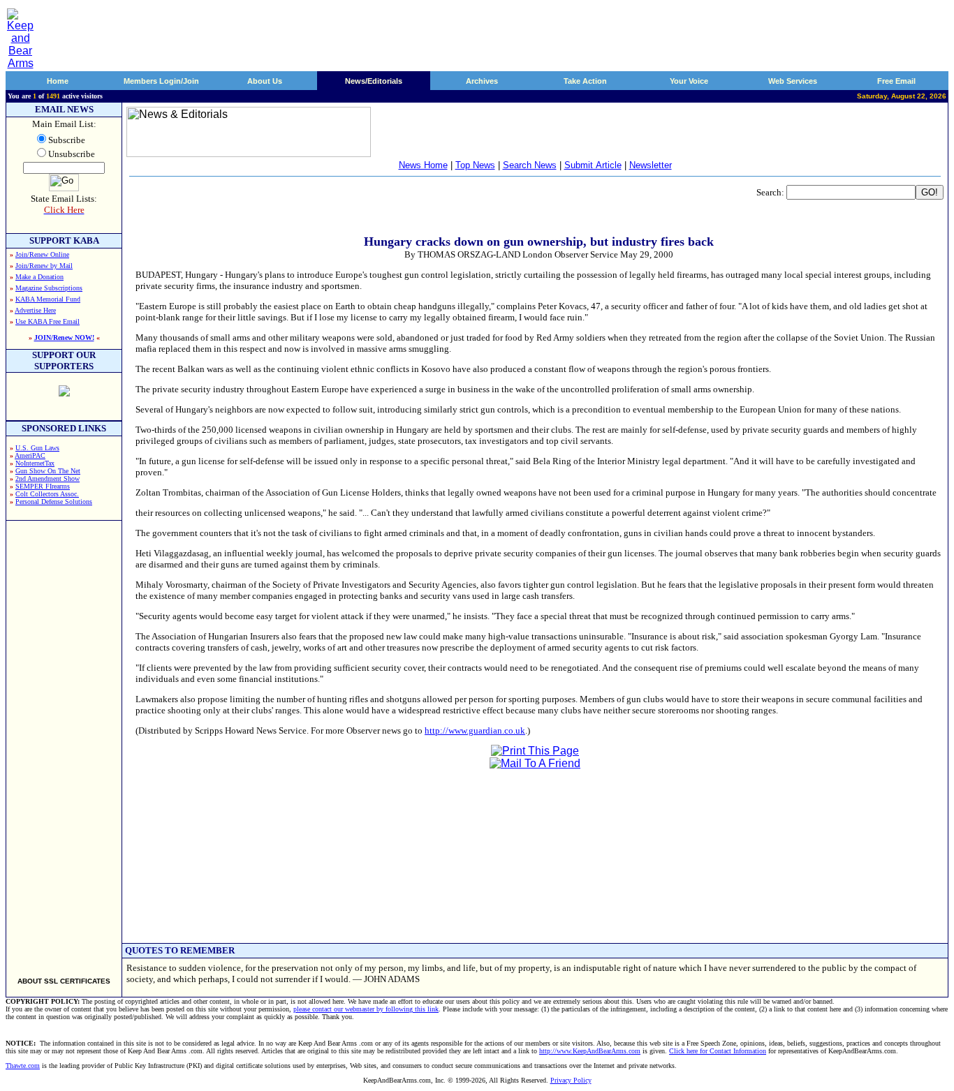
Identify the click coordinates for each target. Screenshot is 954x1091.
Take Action (585, 81)
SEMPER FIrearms (42, 486)
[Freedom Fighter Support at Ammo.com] (64, 393)
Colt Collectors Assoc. (47, 494)
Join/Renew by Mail (44, 265)
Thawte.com (23, 1065)
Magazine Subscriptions (48, 288)
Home (57, 81)
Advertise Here (35, 310)
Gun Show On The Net (47, 471)
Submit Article (593, 165)
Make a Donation (39, 277)
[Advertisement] (64, 742)
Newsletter (650, 165)
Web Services (792, 81)
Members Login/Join (161, 81)
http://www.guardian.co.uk (475, 730)
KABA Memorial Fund (47, 299)
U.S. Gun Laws (37, 448)
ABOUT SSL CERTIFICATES (63, 981)
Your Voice (689, 81)
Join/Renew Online (42, 254)
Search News (530, 165)
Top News (475, 165)
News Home (423, 165)
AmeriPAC (30, 455)
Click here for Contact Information (717, 1051)
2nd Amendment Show (47, 478)
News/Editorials (373, 81)
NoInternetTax (34, 463)
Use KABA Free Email (47, 321)
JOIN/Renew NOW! (64, 337)
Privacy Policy (571, 1080)
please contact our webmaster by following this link (366, 1009)
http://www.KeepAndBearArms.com (589, 1051)
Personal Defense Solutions (53, 501)
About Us (264, 81)
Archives (482, 81)
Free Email (896, 81)
